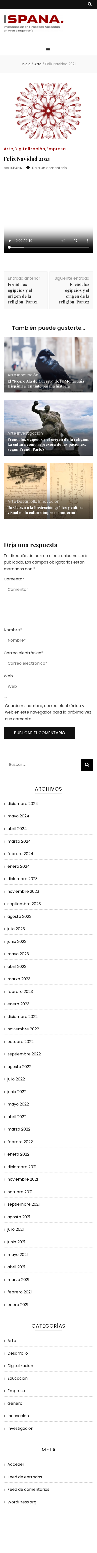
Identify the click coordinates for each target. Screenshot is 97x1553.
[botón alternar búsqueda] (90, 4)
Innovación (27, 375)
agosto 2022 (19, 1067)
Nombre (13, 630)
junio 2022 (16, 1092)
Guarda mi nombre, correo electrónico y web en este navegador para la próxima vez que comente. (48, 712)
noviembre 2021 (22, 1179)
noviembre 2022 (23, 1029)
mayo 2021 (17, 1254)
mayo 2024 (18, 816)
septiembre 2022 (24, 1054)
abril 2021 (16, 1267)
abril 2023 (16, 966)
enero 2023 (18, 1004)
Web (8, 676)
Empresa (56, 149)
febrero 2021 (19, 1292)
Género (14, 1403)
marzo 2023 (18, 979)
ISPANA (16, 167)
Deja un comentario (49, 167)
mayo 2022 (18, 1104)
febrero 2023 (20, 991)
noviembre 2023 (23, 891)
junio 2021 (16, 1242)
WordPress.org (21, 1502)
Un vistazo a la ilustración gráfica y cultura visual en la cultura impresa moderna (45, 510)
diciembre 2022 (22, 1016)
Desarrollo (27, 501)
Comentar (14, 579)
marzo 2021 (18, 1280)
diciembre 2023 (22, 879)
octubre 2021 (20, 1192)
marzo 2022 (18, 1129)
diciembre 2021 (22, 1167)
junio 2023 (16, 941)
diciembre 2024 (22, 803)
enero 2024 (18, 866)
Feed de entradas (24, 1477)
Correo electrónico (23, 653)
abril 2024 (17, 829)
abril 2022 (16, 1117)
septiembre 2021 (23, 1204)
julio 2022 (16, 1079)
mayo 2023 (18, 954)
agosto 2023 (19, 916)
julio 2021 (15, 1229)
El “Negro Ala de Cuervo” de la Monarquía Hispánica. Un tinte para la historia (45, 383)
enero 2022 (18, 1154)
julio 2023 (16, 929)
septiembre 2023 (24, 904)
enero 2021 (17, 1305)
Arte (8, 149)
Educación (17, 1378)
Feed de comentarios (28, 1489)
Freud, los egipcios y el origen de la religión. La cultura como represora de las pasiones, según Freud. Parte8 (48, 444)
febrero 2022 (20, 1142)
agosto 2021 (18, 1217)
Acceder (15, 1464)
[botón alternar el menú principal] (48, 50)
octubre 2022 (20, 1042)
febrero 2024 (20, 854)
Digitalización (29, 149)
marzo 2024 (19, 841)
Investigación (30, 433)
